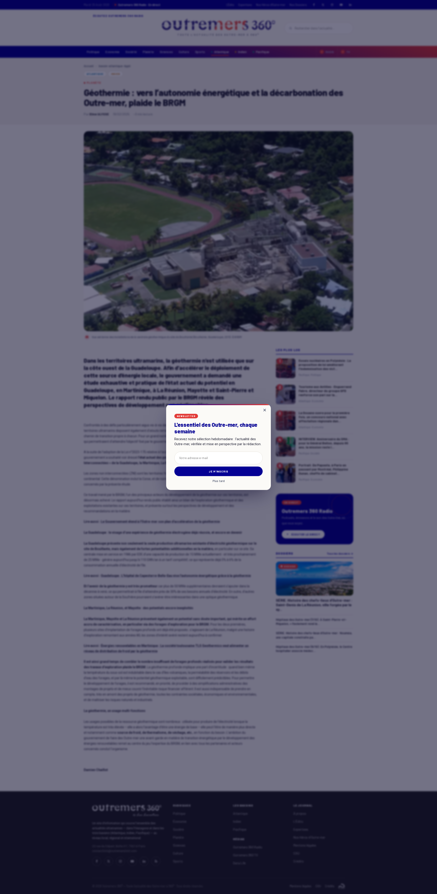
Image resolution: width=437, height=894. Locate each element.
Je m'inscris (219, 471)
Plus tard (219, 481)
